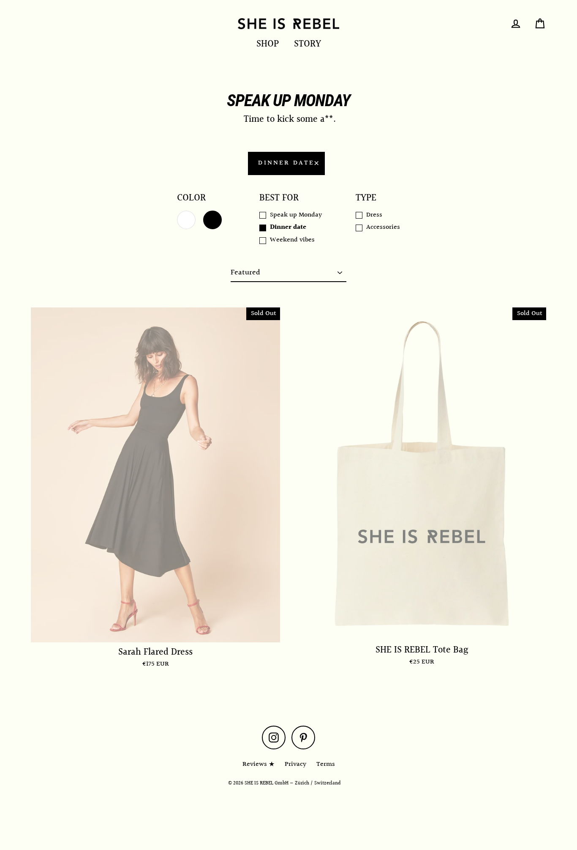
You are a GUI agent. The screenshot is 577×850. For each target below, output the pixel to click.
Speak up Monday (296, 215)
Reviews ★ (258, 764)
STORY (307, 44)
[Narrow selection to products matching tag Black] (212, 219)
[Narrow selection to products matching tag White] (186, 219)
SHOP (267, 44)
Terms (325, 764)
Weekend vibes (292, 240)
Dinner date (286, 163)
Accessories (383, 227)
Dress (374, 215)
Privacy (295, 764)
